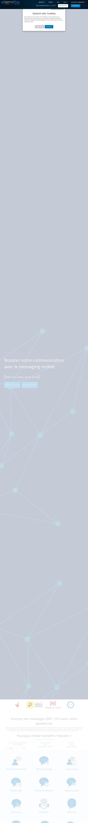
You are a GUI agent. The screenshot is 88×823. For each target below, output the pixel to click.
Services (41, 2)
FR (84, 6)
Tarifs (50, 2)
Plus (65, 2)
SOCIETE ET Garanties (77, 2)
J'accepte (49, 26)
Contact (53, 5)
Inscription (63, 6)
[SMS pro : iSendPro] (9, 3)
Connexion (75, 6)
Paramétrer (40, 26)
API (58, 2)
